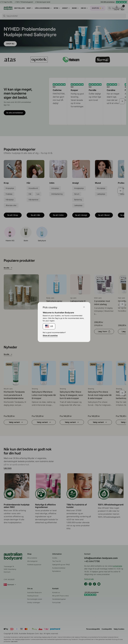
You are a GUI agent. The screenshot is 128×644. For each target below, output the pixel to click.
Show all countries (50, 335)
